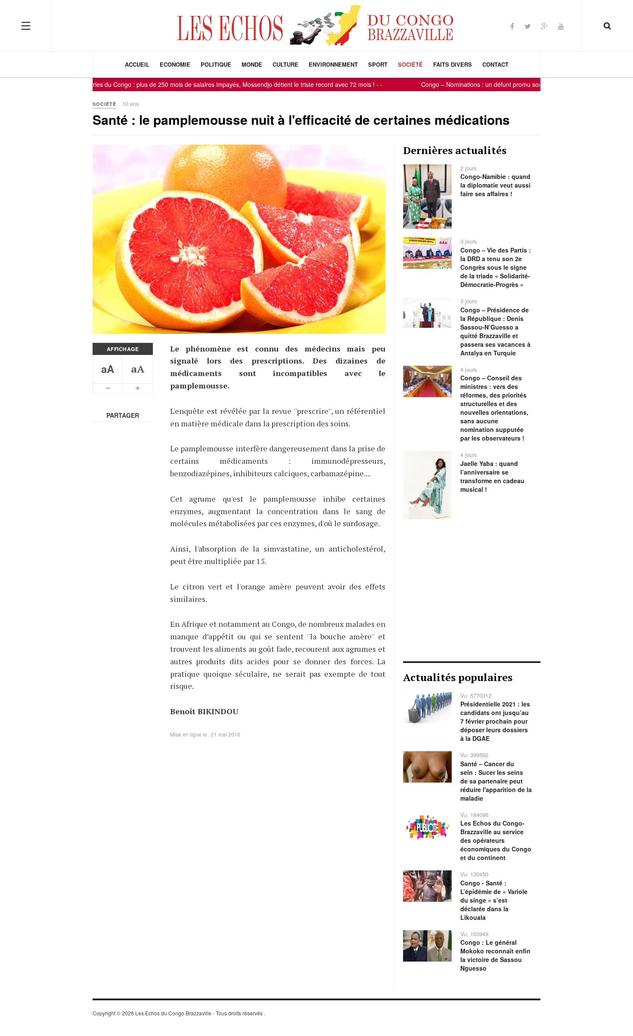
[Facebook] (512, 26)
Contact (495, 64)
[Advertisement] (471, 590)
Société (410, 64)
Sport (378, 64)
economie (175, 64)
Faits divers (452, 64)
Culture (285, 64)
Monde (252, 64)
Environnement (333, 64)
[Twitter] (527, 26)
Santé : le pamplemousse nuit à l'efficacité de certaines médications (301, 119)
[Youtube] (561, 26)
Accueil (137, 64)
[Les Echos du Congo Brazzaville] (316, 25)
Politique (216, 64)
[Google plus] (544, 26)
